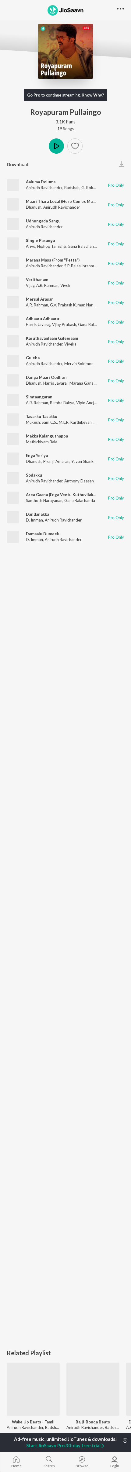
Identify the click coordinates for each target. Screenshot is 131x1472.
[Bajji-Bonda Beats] (92, 1389)
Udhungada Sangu (43, 220)
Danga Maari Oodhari (46, 377)
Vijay (30, 285)
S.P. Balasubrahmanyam (85, 265)
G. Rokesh (90, 187)
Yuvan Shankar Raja (88, 461)
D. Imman (34, 520)
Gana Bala (87, 324)
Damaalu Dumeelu (43, 533)
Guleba (33, 357)
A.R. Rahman (47, 285)
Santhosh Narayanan (44, 500)
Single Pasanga (40, 240)
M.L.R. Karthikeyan (75, 422)
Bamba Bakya (62, 402)
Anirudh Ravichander (44, 187)
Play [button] (56, 146)
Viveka (70, 344)
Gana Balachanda (83, 246)
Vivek (65, 285)
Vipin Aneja (86, 402)
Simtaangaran (39, 396)
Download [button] (17, 164)
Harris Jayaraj (38, 324)
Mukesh (33, 422)
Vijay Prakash (64, 324)
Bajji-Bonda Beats (93, 1421)
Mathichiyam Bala (41, 441)
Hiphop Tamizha (51, 246)
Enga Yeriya (37, 455)
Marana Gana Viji (84, 383)
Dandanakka (37, 514)
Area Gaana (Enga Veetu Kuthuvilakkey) (63, 494)
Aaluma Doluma (40, 181)
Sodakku (34, 475)
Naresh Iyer (96, 304)
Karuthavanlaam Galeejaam (52, 338)
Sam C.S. (49, 422)
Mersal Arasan (40, 299)
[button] (75, 146)
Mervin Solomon (79, 363)
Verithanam (37, 279)
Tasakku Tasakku (41, 416)
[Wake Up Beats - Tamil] (33, 1389)
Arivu (30, 246)
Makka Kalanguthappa (47, 436)
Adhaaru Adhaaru (42, 318)
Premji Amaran (56, 461)
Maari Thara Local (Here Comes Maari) (62, 201)
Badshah (72, 187)
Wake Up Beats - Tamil (33, 1421)
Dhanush (33, 207)
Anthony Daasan (79, 480)
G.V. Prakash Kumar (67, 304)
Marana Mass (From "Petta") (53, 260)
